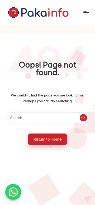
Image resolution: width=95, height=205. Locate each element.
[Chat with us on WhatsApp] (13, 192)
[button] (83, 117)
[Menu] (86, 12)
